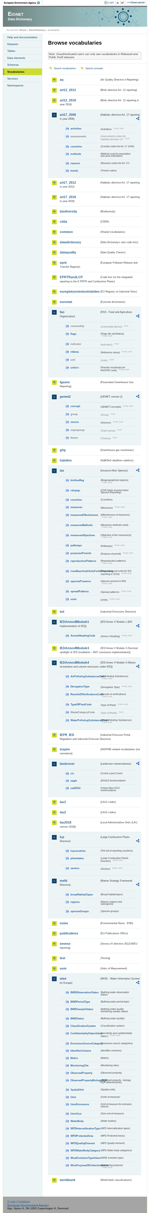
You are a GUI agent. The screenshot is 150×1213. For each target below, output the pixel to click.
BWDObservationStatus (85, 992)
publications (69, 933)
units (74, 599)
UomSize (76, 1113)
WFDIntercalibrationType (85, 1128)
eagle (74, 780)
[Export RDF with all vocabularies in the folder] (137, 119)
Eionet (23, 30)
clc (72, 773)
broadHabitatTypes (82, 894)
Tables (11, 50)
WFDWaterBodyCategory (85, 1150)
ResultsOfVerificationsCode (85, 694)
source (75, 422)
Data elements (16, 57)
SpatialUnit (77, 1089)
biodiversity (68, 211)
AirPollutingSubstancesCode (85, 676)
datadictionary (70, 242)
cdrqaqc (75, 490)
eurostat (66, 302)
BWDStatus (77, 1018)
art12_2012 (68, 90)
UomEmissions (80, 1104)
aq (61, 79)
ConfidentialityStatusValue (85, 1033)
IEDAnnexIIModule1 (74, 621)
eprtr (63, 262)
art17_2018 (68, 197)
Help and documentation (22, 37)
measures (76, 507)
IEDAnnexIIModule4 (74, 662)
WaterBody (77, 1121)
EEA (23, 3)
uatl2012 (75, 788)
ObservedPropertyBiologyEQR (85, 1080)
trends (74, 170)
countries (76, 146)
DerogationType (80, 686)
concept (75, 406)
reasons (75, 163)
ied (62, 611)
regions (75, 901)
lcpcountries (78, 850)
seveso (65, 943)
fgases (65, 382)
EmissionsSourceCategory (85, 1043)
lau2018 (65, 822)
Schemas (13, 64)
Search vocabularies (65, 68)
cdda (63, 221)
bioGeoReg (77, 480)
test (62, 958)
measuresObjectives (83, 535)
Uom (73, 1097)
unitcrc (75, 367)
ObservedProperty (81, 1072)
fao (62, 312)
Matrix (74, 1058)
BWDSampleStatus (82, 1009)
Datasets (12, 44)
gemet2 (65, 396)
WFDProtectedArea (82, 1135)
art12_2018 (68, 100)
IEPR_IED (67, 735)
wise (63, 978)
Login (111, 2)
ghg (63, 450)
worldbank (67, 1180)
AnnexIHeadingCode (83, 635)
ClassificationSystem (83, 1025)
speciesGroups (80, 911)
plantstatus (77, 858)
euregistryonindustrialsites (80, 291)
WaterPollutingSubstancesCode (85, 720)
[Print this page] (118, 3)
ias (62, 470)
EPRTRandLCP (71, 277)
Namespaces (15, 85)
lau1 (63, 802)
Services (12, 78)
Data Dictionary (37, 30)
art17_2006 (68, 114)
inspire (65, 749)
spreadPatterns (80, 591)
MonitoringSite (79, 1065)
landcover (67, 763)
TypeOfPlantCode (81, 704)
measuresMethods (82, 525)
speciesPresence (81, 581)
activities (76, 128)
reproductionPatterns (83, 561)
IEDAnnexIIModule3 (74, 648)
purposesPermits (81, 553)
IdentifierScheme (81, 1050)
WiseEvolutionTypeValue (85, 1157)
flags (73, 333)
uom (63, 968)
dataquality (68, 252)
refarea (75, 351)
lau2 (63, 812)
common (66, 232)
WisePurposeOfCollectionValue (85, 1165)
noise (64, 923)
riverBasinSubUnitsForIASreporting (85, 571)
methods (76, 153)
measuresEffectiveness (84, 515)
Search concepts (94, 68)
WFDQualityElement (83, 1143)
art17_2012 (68, 182)
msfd (63, 880)
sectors (75, 868)
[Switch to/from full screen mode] (123, 3)
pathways (76, 545)
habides (66, 460)
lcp (62, 837)
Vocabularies (15, 71)
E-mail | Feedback (18, 1201)
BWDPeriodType (80, 1001)
